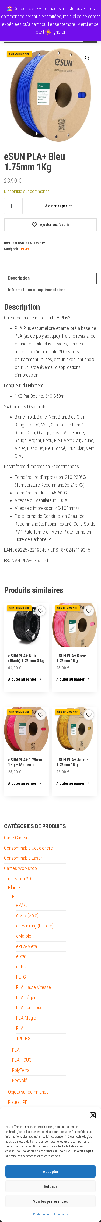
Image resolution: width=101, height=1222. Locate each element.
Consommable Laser (23, 858)
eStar (21, 956)
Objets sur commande (28, 1092)
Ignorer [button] (58, 32)
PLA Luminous (29, 1007)
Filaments (17, 887)
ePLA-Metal (27, 946)
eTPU (21, 966)
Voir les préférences (50, 1201)
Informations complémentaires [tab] (37, 289)
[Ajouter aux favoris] (40, 610)
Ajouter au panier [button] (22, 679)
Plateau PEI (18, 1102)
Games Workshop (20, 868)
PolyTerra (20, 1070)
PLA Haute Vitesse (33, 987)
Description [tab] (19, 278)
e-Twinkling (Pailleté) (35, 926)
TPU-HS (23, 1038)
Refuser (50, 1186)
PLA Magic (26, 1018)
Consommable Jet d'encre (28, 848)
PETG (21, 977)
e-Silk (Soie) (27, 915)
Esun (16, 896)
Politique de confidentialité (50, 1214)
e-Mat (21, 905)
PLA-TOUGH (23, 1060)
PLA (16, 1050)
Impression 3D (17, 878)
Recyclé (19, 1080)
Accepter (50, 1171)
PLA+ (25, 249)
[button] (93, 1115)
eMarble (23, 936)
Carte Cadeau (16, 837)
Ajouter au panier (58, 206)
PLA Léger (26, 997)
